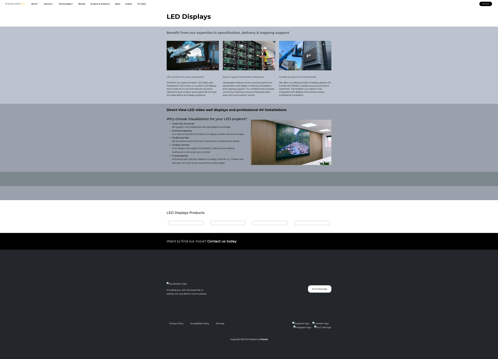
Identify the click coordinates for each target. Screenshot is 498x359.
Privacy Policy (176, 323)
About (34, 4)
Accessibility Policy (199, 323)
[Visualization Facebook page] (300, 323)
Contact (485, 4)
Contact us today (222, 241)
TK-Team (141, 4)
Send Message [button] (319, 289)
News (117, 4)
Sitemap (220, 323)
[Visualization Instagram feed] (302, 327)
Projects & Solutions (100, 4)
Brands (81, 4)
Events (129, 4)
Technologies (65, 4)
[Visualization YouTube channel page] (322, 327)
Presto (264, 339)
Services (48, 4)
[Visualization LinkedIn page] (320, 323)
